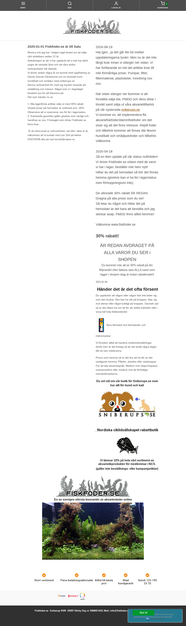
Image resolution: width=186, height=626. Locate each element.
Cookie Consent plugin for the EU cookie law (155, 619)
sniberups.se (130, 110)
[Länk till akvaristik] (93, 485)
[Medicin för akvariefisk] (101, 325)
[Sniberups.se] (127, 405)
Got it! (143, 612)
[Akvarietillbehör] (93, 530)
